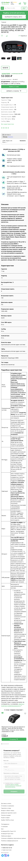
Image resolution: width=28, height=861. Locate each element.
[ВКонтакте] (8, 855)
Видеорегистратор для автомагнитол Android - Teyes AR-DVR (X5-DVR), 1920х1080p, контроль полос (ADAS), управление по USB (13, 729)
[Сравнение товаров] (20, 3)
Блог (2, 829)
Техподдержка (5, 824)
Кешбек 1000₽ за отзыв (7, 820)
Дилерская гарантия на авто (8, 813)
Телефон (6, 766)
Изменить (10, 137)
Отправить (14, 791)
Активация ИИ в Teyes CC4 (8, 831)
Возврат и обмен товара (7, 810)
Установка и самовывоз (7, 805)
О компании (4, 826)
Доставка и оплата (6, 803)
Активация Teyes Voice (7, 833)
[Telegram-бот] (2, 855)
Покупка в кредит (6, 815)
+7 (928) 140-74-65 (6, 850)
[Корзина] (25, 3)
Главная (3, 22)
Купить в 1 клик (14, 86)
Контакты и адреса (7, 845)
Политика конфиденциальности (9, 840)
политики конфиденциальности (11, 785)
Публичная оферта (6, 836)
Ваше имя (6, 760)
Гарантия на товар (6, 808)
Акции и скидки (5, 817)
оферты (12, 784)
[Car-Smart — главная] (5, 3)
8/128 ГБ (5, 68)
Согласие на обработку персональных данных (13, 838)
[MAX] (5, 855)
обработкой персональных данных (13, 786)
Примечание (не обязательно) (11, 773)
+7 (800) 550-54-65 (6, 847)
